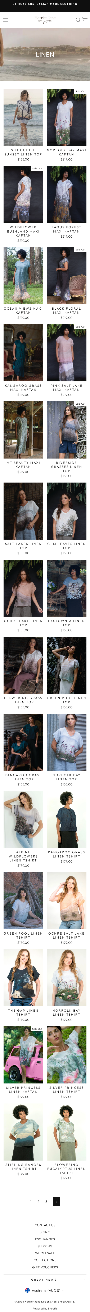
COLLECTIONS (45, 1260)
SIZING (45, 1232)
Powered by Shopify (45, 1308)
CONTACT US (45, 1225)
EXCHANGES (45, 1239)
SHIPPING (44, 1246)
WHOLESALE (45, 1253)
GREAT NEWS (44, 1279)
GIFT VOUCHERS (45, 1267)
